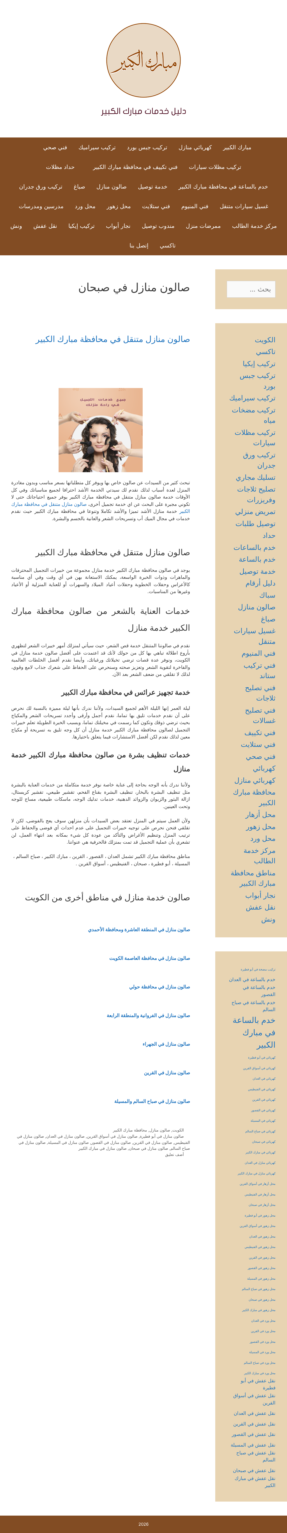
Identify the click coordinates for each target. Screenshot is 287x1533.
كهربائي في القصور (263, 1110)
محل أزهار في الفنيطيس (260, 1194)
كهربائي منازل (195, 147)
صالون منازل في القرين (152, 1142)
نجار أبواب (118, 225)
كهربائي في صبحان (264, 1142)
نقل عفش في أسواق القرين (254, 1399)
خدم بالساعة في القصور (259, 990)
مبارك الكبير (237, 147)
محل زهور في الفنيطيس (260, 1247)
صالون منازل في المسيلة (68, 1142)
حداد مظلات (60, 167)
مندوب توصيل (158, 225)
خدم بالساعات (254, 547)
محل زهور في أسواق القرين (258, 1226)
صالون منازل (111, 186)
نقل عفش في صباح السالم (256, 1456)
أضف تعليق (174, 1154)
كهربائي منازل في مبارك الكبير (257, 1173)
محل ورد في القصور (263, 1342)
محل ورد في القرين (263, 1331)
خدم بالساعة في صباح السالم (254, 1006)
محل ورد (85, 206)
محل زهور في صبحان (262, 1300)
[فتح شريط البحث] (115, 245)
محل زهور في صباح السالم (259, 1289)
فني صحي (55, 147)
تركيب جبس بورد (147, 147)
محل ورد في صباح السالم (260, 1363)
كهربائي (264, 768)
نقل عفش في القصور (254, 1434)
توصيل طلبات (255, 523)
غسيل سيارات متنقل (244, 206)
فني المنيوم (195, 206)
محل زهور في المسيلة (261, 1278)
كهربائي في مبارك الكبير (261, 1152)
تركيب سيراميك (97, 147)
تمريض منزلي (255, 511)
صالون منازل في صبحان (148, 1148)
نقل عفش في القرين (254, 1424)
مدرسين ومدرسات (41, 206)
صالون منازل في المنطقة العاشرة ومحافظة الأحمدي (139, 929)
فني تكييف (260, 732)
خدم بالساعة (257, 559)
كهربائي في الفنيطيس (262, 1089)
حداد (269, 535)
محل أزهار (261, 814)
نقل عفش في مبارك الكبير (255, 1481)
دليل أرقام (261, 583)
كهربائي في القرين (264, 1099)
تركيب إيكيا (81, 225)
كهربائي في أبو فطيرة (262, 1057)
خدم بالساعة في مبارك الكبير (254, 1032)
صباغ (79, 186)
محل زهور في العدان (262, 1236)
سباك (267, 595)
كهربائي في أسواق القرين (259, 1068)
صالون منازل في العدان (65, 1136)
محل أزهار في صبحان (262, 1205)
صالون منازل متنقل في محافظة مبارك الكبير (113, 339)
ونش (16, 225)
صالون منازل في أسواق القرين (112, 1136)
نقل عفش (45, 225)
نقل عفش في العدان (255, 1413)
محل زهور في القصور (262, 1268)
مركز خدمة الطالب (254, 225)
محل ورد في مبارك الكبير (260, 1373)
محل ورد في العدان (263, 1321)
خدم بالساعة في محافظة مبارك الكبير (223, 186)
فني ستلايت (156, 206)
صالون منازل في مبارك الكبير (102, 1148)
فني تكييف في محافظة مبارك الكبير (135, 167)
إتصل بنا (139, 245)
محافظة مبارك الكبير (130, 1130)
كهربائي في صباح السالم (260, 1131)
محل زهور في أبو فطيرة (260, 1215)
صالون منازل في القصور (111, 1142)
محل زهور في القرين (262, 1257)
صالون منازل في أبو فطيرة (162, 1136)
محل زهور (119, 206)
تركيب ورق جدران (41, 186)
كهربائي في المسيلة (263, 1121)
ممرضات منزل (203, 225)
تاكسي (168, 245)
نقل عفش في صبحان (254, 1470)
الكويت (178, 1130)
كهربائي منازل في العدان (260, 1163)
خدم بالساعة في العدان (252, 979)
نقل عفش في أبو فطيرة (258, 1384)
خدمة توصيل (152, 186)
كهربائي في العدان (264, 1078)
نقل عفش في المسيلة (253, 1445)
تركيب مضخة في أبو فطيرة (258, 969)
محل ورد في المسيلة (262, 1352)
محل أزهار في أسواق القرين (258, 1184)
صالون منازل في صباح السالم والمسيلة (152, 1101)
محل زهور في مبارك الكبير (259, 1310)
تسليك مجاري (256, 477)
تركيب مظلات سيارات (215, 167)
